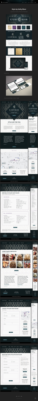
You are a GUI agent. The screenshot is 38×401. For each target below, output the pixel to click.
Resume (26, 2)
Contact (29, 2)
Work (23, 2)
